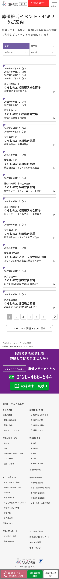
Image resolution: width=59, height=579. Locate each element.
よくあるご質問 (36, 531)
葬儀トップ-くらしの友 (13, 404)
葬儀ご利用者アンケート (40, 536)
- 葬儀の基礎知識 (34, 482)
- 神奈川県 (34, 448)
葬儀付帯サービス (10, 438)
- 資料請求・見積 (7, 536)
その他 (34, 52)
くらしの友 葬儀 (24, 343)
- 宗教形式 (7, 492)
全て (7, 46)
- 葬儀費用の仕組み (34, 425)
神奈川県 (9, 52)
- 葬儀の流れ (7, 425)
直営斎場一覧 (35, 469)
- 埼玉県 (33, 453)
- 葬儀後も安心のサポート (7, 507)
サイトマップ (35, 547)
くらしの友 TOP (8, 343)
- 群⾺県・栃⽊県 (34, 463)
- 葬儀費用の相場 (34, 420)
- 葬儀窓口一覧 (7, 541)
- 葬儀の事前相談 (7, 420)
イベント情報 (35, 542)
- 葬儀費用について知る (34, 415)
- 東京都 (33, 443)
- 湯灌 (5, 448)
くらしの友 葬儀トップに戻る (30, 328)
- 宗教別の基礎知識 (34, 498)
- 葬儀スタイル (7, 497)
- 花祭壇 (6, 443)
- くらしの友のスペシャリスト (7, 502)
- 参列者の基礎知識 (34, 493)
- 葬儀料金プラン (34, 430)
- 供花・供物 (7, 458)
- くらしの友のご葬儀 (7, 482)
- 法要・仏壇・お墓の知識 (34, 503)
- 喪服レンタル (7, 463)
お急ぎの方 (7, 409)
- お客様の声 (7, 518)
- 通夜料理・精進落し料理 (7, 453)
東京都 (34, 46)
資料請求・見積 (33, 386)
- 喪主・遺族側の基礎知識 (34, 487)
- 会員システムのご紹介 (7, 430)
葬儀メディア (8, 523)
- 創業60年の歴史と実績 (7, 487)
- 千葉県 (33, 458)
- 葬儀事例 (7, 513)
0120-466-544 (33, 376)
